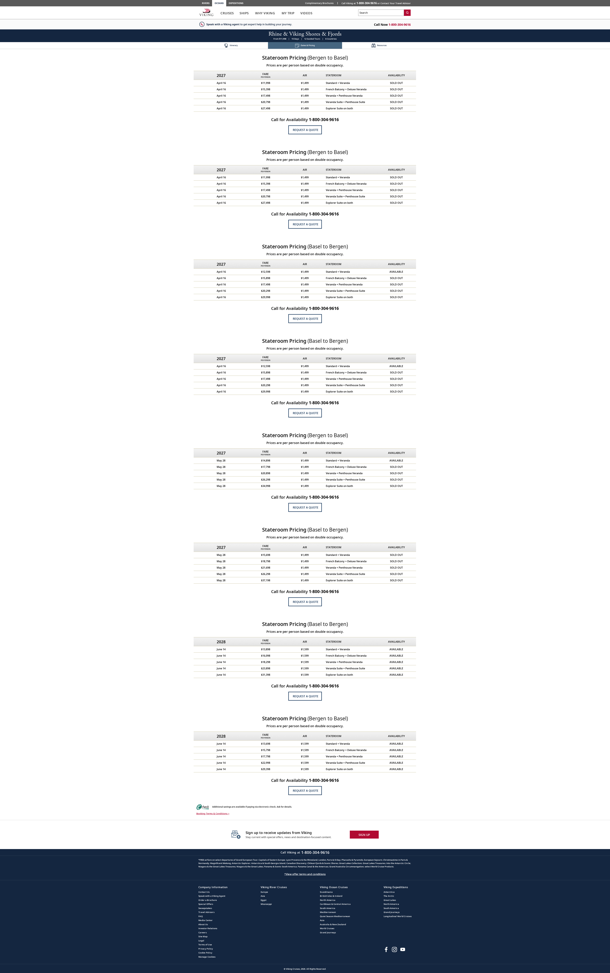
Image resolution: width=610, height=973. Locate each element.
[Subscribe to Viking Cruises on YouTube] (402, 949)
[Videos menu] (316, 13)
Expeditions (236, 3)
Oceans (219, 3)
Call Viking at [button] (376, 3)
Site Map (202, 936)
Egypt (263, 900)
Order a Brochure (207, 900)
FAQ (200, 916)
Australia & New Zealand (333, 924)
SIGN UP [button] (364, 835)
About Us (203, 924)
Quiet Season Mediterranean (335, 916)
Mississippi (266, 904)
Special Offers (205, 904)
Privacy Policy (205, 948)
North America (327, 900)
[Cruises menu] (237, 13)
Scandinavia (326, 892)
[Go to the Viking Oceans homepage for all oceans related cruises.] (206, 12)
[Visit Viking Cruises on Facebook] (386, 949)
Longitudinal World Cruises (398, 916)
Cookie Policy (205, 952)
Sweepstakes (205, 908)
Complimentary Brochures (319, 3)
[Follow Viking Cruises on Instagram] (394, 949)
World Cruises (327, 928)
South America (327, 908)
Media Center (205, 920)
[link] (227, 14)
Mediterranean (328, 912)
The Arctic (389, 895)
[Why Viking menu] (279, 13)
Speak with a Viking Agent (211, 895)
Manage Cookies (207, 956)
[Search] (407, 13)
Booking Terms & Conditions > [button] (212, 813)
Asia (263, 895)
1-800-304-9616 (400, 24)
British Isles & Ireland (331, 895)
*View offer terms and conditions (305, 874)
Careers (202, 932)
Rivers (206, 3)
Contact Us (204, 892)
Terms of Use (205, 944)
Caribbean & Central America (335, 904)
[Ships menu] (252, 13)
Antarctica (389, 892)
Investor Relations (207, 928)
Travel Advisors (206, 912)
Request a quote (305, 130)
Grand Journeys (328, 932)
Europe (264, 892)
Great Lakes (390, 900)
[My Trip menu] (298, 13)
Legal (201, 940)
